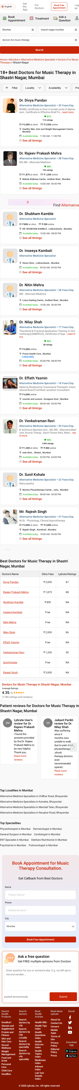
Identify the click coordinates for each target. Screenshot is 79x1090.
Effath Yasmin (11, 642)
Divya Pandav (11, 582)
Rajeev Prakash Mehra (16, 592)
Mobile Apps (54, 1031)
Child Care (6, 1070)
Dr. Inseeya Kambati (35, 250)
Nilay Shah (9, 632)
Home (3, 59)
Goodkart (6, 1022)
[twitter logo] (70, 1023)
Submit (63, 996)
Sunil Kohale (10, 662)
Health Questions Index (40, 1035)
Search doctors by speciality (24, 1044)
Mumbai (14, 59)
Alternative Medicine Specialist (38, 59)
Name (8, 887)
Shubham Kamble (13, 602)
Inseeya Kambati (12, 612)
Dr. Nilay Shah (30, 322)
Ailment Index (39, 1068)
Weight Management (8, 1053)
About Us (55, 1019)
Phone (8, 902)
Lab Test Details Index (39, 1076)
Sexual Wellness (6, 1046)
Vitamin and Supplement (7, 1027)
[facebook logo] (70, 1018)
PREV (8, 549)
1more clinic (27, 356)
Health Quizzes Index (39, 1044)
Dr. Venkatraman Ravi (37, 421)
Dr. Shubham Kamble (36, 213)
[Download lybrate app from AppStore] (71, 1056)
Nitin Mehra (9, 622)
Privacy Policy (54, 1044)
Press (54, 1055)
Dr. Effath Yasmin (33, 378)
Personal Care (6, 1065)
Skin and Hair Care (6, 1040)
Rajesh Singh (10, 672)
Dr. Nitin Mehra (31, 285)
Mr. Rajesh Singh (33, 511)
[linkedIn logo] (70, 1028)
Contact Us (56, 1023)
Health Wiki (41, 1022)
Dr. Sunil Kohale (32, 474)
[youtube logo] (70, 1033)
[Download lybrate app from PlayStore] (71, 1052)
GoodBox (6, 1074)
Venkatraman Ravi (13, 652)
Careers (55, 1026)
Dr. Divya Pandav (33, 100)
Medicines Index (40, 1061)
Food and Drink (6, 1059)
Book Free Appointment (59, 6)
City (7, 918)
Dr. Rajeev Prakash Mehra (40, 153)
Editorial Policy (55, 1050)
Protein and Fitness (7, 1033)
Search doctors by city (24, 1022)
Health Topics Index (38, 1053)
